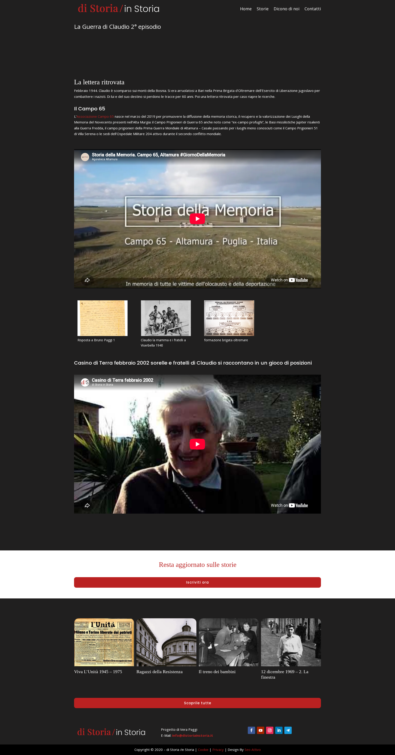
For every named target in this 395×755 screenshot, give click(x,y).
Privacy (218, 749)
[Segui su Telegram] (288, 730)
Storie (263, 8)
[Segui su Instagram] (269, 730)
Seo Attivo (253, 749)
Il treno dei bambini (154, 671)
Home (246, 8)
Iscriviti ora (197, 582)
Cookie (203, 749)
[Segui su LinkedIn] (279, 730)
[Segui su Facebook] (251, 730)
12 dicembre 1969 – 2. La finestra (222, 674)
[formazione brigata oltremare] (229, 334)
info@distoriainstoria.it (192, 735)
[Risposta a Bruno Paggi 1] (102, 334)
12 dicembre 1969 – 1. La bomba (284, 674)
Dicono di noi (286, 8)
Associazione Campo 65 (95, 116)
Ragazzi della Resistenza (97, 671)
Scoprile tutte (197, 703)
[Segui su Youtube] (260, 730)
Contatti (312, 8)
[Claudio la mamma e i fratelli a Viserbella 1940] (166, 334)
